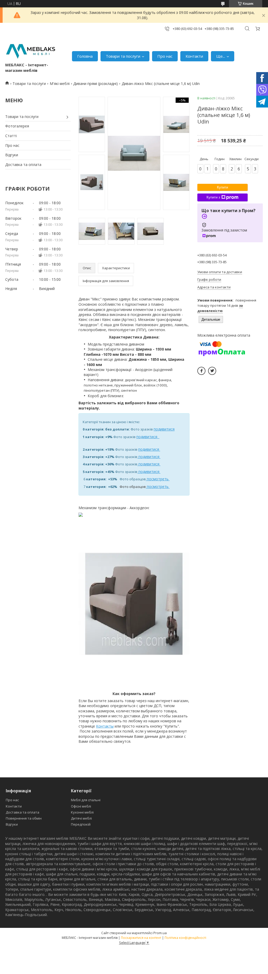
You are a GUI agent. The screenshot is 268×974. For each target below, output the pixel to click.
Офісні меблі (81, 806)
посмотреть (158, 478)
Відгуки (11, 154)
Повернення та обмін (24, 818)
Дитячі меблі (81, 818)
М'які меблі (60, 83)
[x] (212, 371)
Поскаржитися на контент (141, 937)
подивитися (164, 429)
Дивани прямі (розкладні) (95, 83)
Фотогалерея (17, 125)
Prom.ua (160, 932)
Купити (222, 187)
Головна (85, 56)
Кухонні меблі (82, 812)
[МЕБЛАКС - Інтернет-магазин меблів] (30, 50)
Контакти (194, 56)
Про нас (164, 56)
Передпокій (81, 824)
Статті (11, 135)
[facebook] (201, 371)
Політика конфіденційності (185, 937)
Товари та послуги (123, 56)
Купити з (213, 197)
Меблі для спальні (85, 800)
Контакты (105, 726)
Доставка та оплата (23, 164)
